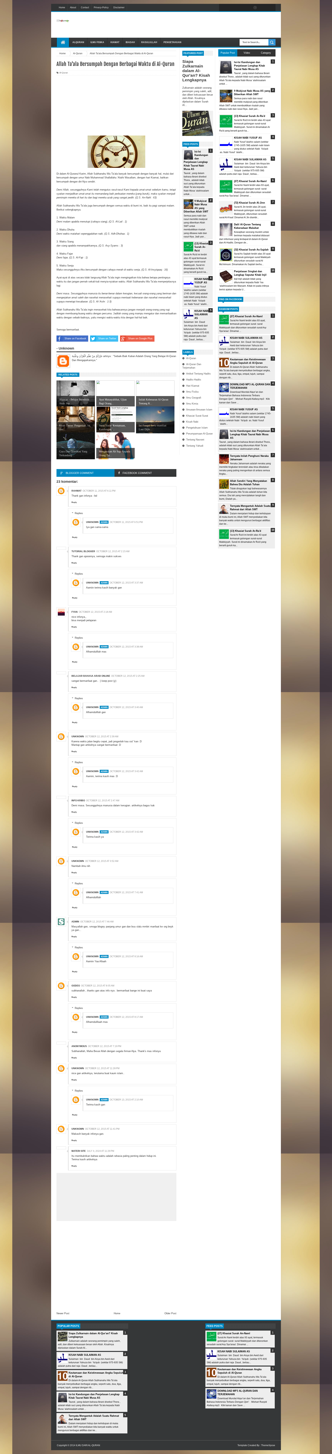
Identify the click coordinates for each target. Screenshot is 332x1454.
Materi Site (78, 1151)
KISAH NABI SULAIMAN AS (201, 314)
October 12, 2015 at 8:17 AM (126, 1017)
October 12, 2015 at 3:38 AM (126, 646)
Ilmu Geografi (193, 397)
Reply (74, 502)
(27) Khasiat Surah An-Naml (246, 316)
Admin (75, 921)
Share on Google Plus (140, 338)
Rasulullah (149, 42)
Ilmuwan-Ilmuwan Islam (199, 409)
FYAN (74, 612)
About (73, 7)
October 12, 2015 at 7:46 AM (97, 921)
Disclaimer (118, 7)
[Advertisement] (206, 24)
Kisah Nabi (192, 421)
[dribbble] (255, 8)
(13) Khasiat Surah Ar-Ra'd (201, 247)
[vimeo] (239, 8)
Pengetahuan (172, 42)
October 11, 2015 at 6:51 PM (126, 522)
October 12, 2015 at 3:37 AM (126, 582)
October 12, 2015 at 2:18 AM (95, 612)
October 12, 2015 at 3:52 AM (101, 861)
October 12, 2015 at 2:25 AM (127, 676)
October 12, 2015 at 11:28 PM (102, 1068)
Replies (79, 513)
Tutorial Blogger (83, 551)
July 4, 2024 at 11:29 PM (100, 1151)
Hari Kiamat (192, 385)
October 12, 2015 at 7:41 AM (126, 892)
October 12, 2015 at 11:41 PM (102, 1129)
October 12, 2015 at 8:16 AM (126, 956)
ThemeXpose (268, 1445)
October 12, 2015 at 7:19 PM (104, 1046)
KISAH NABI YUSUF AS (244, 409)
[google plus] (271, 8)
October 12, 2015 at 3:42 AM (126, 771)
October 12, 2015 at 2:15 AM (112, 551)
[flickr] (247, 8)
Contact (85, 7)
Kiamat (114, 42)
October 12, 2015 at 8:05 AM (97, 985)
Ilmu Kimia (192, 403)
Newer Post (62, 1313)
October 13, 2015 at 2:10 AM (126, 1099)
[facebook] (223, 8)
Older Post (170, 1313)
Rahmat (76, 490)
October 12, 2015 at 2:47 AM (102, 800)
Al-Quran (191, 358)
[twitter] (231, 8)
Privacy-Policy (101, 7)
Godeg (75, 985)
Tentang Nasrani (195, 439)
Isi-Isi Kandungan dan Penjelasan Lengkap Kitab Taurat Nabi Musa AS (250, 434)
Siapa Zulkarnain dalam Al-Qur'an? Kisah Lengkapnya (196, 70)
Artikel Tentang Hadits (198, 373)
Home (62, 7)
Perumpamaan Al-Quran (199, 433)
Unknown (92, 522)
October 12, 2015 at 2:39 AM (101, 736)
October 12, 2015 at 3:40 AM (126, 707)
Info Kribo (78, 800)
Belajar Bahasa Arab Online (90, 676)
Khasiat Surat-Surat (197, 415)
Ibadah (130, 42)
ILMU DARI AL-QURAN (88, 1445)
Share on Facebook (75, 338)
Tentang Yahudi (194, 445)
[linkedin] (263, 8)
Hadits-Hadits (193, 379)
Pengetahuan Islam (197, 427)
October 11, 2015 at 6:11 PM (99, 490)
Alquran (78, 42)
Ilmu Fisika (97, 42)
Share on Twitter (107, 338)
